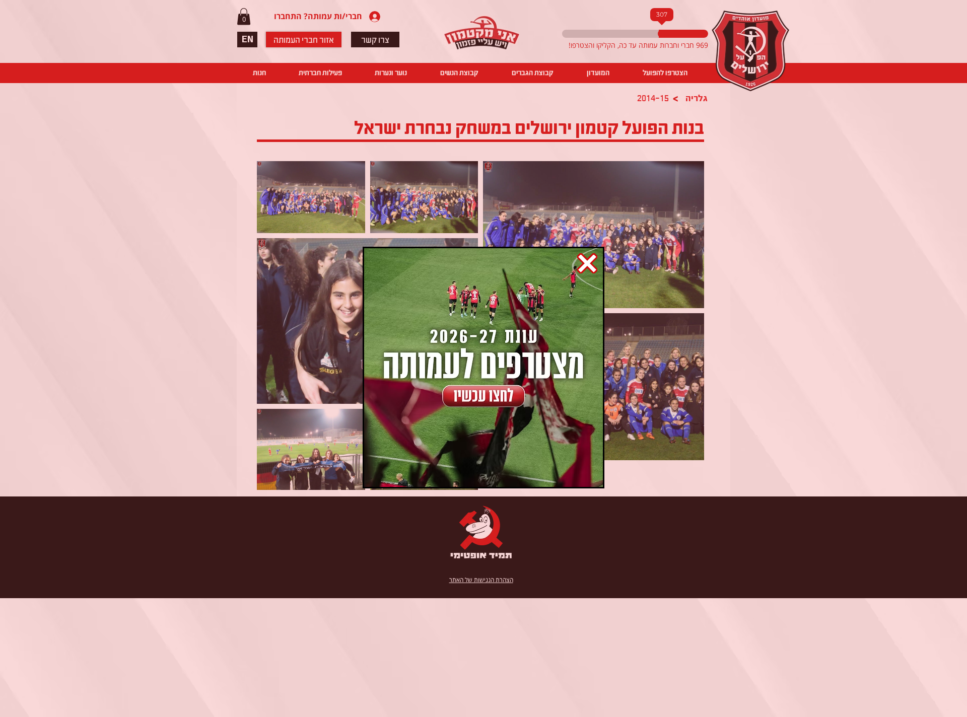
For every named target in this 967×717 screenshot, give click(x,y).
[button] (587, 263)
